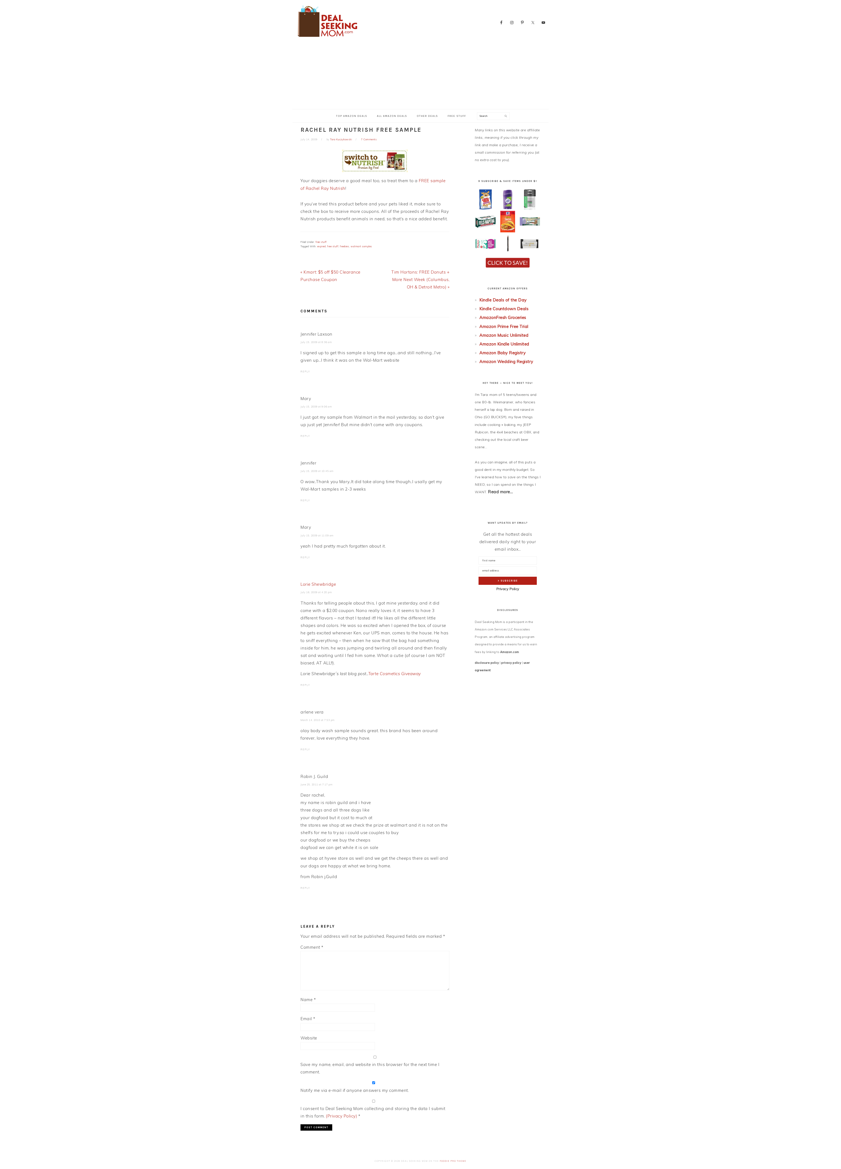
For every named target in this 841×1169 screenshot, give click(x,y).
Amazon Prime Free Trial (503, 326)
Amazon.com (509, 652)
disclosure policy (487, 662)
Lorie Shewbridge (318, 584)
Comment (311, 947)
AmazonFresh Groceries (502, 317)
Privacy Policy (507, 589)
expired (321, 246)
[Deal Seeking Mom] (327, 38)
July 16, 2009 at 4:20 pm (316, 592)
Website (308, 1038)
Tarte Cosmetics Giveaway (394, 673)
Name (308, 999)
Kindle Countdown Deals (503, 308)
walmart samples (361, 246)
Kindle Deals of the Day (503, 299)
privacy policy (511, 662)
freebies (344, 246)
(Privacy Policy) (341, 1116)
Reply (305, 371)
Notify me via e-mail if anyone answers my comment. (354, 1090)
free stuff (321, 242)
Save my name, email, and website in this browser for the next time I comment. (369, 1068)
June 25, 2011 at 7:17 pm (316, 784)
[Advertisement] (420, 76)
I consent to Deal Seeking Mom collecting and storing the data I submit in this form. (372, 1112)
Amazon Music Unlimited (503, 335)
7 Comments (369, 139)
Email (307, 1018)
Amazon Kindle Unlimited (504, 344)
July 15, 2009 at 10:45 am (317, 471)
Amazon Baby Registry (502, 352)
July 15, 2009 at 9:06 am (316, 406)
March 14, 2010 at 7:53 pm (317, 720)
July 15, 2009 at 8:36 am (316, 342)
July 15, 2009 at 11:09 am (317, 535)
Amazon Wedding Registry (506, 361)
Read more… (500, 491)
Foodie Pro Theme (453, 1161)
